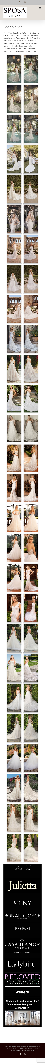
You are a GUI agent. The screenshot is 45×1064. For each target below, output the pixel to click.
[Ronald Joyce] (22, 915)
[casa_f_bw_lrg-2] (22, 939)
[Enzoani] (22, 927)
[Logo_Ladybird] (22, 959)
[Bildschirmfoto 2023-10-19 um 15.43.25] (22, 879)
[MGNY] (22, 902)
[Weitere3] (22, 998)
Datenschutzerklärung (27, 1050)
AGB (19, 1050)
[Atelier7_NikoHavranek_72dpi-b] (22, 1011)
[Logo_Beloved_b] (22, 975)
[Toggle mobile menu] (40, 8)
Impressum (14, 1050)
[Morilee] (22, 866)
